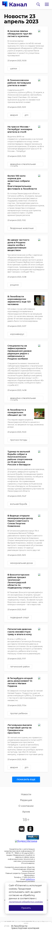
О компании (26, 806)
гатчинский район (20, 666)
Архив (26, 811)
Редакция (26, 800)
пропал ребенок (19, 713)
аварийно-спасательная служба (23, 164)
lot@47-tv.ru (30, 879)
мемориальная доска (21, 563)
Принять (26, 908)
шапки (13, 68)
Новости (26, 794)
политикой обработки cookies (25, 901)
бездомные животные (22, 228)
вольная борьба (18, 504)
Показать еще (26, 779)
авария (14, 115)
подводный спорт (19, 617)
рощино (14, 285)
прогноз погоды (18, 440)
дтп (26, 115)
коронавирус (17, 334)
